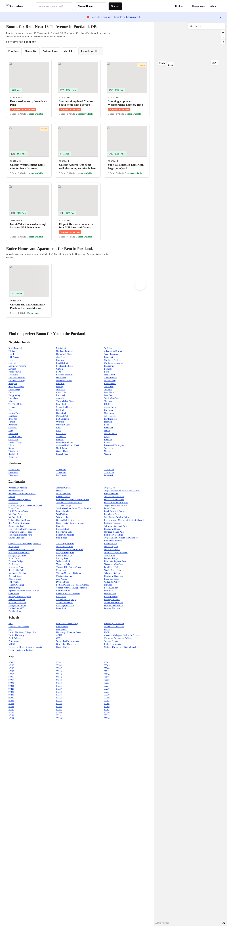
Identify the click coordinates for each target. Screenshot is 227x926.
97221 (11, 683)
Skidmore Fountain (64, 602)
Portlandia (108, 591)
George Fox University (66, 644)
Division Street (62, 582)
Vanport (107, 454)
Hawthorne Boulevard (113, 576)
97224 (11, 686)
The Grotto (13, 502)
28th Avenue (13, 357)
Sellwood (108, 585)
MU (10, 629)
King (10, 430)
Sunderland (61, 436)
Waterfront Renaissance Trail (21, 549)
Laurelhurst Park (111, 514)
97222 (59, 683)
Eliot (58, 428)
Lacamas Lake (110, 544)
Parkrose (108, 439)
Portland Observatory (113, 605)
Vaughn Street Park (112, 570)
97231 (11, 692)
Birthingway (13, 641)
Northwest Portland (112, 360)
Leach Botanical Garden (114, 511)
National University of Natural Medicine (121, 647)
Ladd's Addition (111, 588)
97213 (59, 674)
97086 (11, 662)
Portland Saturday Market (19, 499)
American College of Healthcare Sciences (122, 635)
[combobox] (54, 6)
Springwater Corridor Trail (20, 532)
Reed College (62, 626)
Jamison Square (111, 546)
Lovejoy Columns (112, 599)
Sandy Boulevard (111, 354)
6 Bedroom (109, 472)
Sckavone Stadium (112, 573)
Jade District (109, 375)
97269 (106, 706)
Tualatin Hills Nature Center (68, 567)
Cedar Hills (61, 392)
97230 (106, 689)
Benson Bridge (14, 588)
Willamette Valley (112, 582)
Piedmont (108, 422)
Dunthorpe (13, 457)
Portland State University (67, 623)
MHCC (11, 644)
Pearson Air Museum (65, 535)
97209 (11, 671)
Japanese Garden (63, 488)
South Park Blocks (112, 549)
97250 (106, 698)
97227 (106, 686)
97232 (59, 692)
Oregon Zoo (109, 488)
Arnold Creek (110, 407)
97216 (59, 677)
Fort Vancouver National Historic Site (72, 499)
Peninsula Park (62, 529)
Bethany (59, 386)
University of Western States (68, 632)
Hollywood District (64, 354)
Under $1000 (14, 469)
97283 (11, 712)
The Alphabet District (65, 401)
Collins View (14, 413)
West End (108, 395)
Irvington (12, 383)
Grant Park (61, 433)
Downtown (61, 378)
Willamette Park (63, 561)
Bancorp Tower (111, 596)
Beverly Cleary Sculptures (19, 596)
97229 (59, 689)
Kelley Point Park (16, 526)
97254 (11, 703)
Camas (11, 392)
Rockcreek (60, 395)
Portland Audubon (64, 511)
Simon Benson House (113, 602)
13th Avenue (13, 582)
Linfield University (112, 644)
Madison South (110, 433)
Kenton (11, 422)
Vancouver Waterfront (113, 564)
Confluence (13, 564)
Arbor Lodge (110, 416)
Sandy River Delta (64, 532)
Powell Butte (109, 508)
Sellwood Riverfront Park (115, 526)
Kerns (11, 448)
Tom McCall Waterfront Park (69, 502)
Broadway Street (111, 579)
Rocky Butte (13, 546)
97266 (106, 703)
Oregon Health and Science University (25, 647)
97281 (59, 709)
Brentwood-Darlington (114, 445)
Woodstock (13, 451)
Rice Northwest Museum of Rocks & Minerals (124, 520)
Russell (107, 442)
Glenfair (59, 439)
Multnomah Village (16, 380)
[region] (188, 71)
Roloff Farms (14, 558)
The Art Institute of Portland (21, 650)
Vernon (107, 430)
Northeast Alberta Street (18, 552)
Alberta (11, 401)
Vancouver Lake (63, 564)
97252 (59, 700)
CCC (58, 638)
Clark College (14, 638)
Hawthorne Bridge (112, 529)
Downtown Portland (17, 366)
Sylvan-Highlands (64, 407)
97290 (106, 712)
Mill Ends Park (15, 514)
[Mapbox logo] (162, 923)
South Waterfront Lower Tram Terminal (74, 508)
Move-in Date (31, 51)
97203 (11, 665)
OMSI (59, 491)
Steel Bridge (61, 538)
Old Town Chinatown (113, 363)
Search (115, 6)
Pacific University (16, 635)
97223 (106, 683)
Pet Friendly (61, 475)
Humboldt (108, 428)
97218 (11, 680)
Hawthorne (109, 366)
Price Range (14, 51)
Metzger (107, 451)
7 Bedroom (13, 475)
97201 (59, 662)
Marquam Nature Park (114, 532)
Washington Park (63, 493)
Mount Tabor (110, 380)
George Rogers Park (17, 555)
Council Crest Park (16, 538)
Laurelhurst (13, 398)
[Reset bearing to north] (223, 41)
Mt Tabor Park (14, 517)
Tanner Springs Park (65, 544)
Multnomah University (114, 626)
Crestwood (108, 410)
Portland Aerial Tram (17, 608)
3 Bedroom (109, 469)
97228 (11, 689)
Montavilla (13, 375)
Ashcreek (12, 410)
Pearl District (62, 363)
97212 (11, 674)
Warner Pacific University (67, 641)
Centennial (13, 439)
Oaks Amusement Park (114, 496)
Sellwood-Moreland (65, 375)
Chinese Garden (63, 496)
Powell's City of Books (114, 499)
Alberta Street (14, 579)
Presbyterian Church (17, 605)
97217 (106, 677)
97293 (106, 715)
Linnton (11, 407)
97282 (106, 709)
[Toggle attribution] (223, 923)
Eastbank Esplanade (112, 523)
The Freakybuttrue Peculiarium (22, 529)
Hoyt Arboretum (111, 493)
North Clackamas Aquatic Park (69, 549)
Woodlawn (13, 433)
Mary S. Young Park (65, 552)
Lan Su (11, 496)
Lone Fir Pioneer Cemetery (68, 594)
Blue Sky (60, 526)
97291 (11, 715)
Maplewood (109, 413)
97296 (59, 718)
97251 (11, 700)
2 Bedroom (61, 469)
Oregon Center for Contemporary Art (24, 544)
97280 (11, 709)
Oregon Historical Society (115, 505)
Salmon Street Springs (66, 599)
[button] (221, 6)
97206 (11, 668)
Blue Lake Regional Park (115, 561)
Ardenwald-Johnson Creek (67, 445)
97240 (11, 698)
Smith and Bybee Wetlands (116, 552)
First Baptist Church (65, 605)
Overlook (60, 422)
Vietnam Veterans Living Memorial (71, 588)
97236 (11, 695)
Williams (12, 351)
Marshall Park (62, 416)
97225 (59, 686)
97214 (106, 674)
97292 (59, 715)
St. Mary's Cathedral (17, 602)
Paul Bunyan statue (16, 599)
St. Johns (108, 348)
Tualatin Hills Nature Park (20, 535)
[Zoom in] (223, 32)
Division (12, 369)
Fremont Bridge (111, 558)
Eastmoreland (110, 383)
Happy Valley (14, 395)
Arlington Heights (16, 386)
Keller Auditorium (64, 555)
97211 (106, 671)
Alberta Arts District (113, 351)
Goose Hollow (110, 378)
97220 (106, 680)
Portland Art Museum (17, 488)
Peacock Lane (62, 454)
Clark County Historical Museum (70, 523)
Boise (106, 425)
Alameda (60, 398)
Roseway (60, 360)
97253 (106, 700)
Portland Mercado (112, 608)
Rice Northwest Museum (19, 523)
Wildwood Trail (63, 517)
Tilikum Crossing (16, 585)
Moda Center (61, 570)
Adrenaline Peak (15, 567)
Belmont (107, 369)
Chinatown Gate (63, 591)
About (213, 6)
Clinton (59, 369)
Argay (106, 436)
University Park (63, 425)
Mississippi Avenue (64, 576)
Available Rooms (50, 51)
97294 (11, 718)
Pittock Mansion (15, 491)
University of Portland (114, 623)
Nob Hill (12, 363)
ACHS (59, 635)
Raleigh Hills (14, 454)
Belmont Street (15, 576)
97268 (59, 706)
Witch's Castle (62, 514)
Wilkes (11, 445)
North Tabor (61, 448)
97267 (11, 706)
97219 (59, 680)
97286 (59, 712)
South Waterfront (111, 398)
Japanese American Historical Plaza (23, 591)
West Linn (60, 389)
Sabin (58, 430)
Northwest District (64, 380)
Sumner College (111, 641)
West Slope (109, 392)
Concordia (12, 428)
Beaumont (108, 357)
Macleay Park (62, 558)
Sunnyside (108, 448)
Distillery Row (14, 611)
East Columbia (62, 419)
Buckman (60, 383)
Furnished (108, 475)
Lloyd (11, 354)
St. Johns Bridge (63, 505)
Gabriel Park (109, 555)
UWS (106, 632)
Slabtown (108, 401)
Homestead (61, 413)
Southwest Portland (16, 378)
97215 (11, 677)
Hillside (107, 404)
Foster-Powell (14, 372)
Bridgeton (12, 419)
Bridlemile (60, 410)
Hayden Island (110, 419)
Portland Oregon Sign (113, 535)
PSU (10, 623)
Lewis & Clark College (18, 626)
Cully (10, 360)
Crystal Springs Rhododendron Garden (25, 505)
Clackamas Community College (118, 638)
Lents (106, 372)
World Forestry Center (18, 511)
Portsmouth (13, 425)
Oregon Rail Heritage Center (68, 520)
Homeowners (198, 6)
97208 (106, 668)
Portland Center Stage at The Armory (72, 585)
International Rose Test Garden (22, 493)
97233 (106, 692)
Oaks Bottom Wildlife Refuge (117, 517)
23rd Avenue (61, 579)
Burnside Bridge (15, 561)
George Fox (61, 629)
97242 (59, 698)
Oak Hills (108, 389)
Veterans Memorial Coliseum (68, 573)
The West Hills (14, 404)
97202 (106, 662)
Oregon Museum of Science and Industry (122, 491)
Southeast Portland (64, 366)
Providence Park (111, 567)
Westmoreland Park (64, 546)
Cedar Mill (109, 386)
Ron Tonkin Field (16, 570)
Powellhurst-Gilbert (65, 442)
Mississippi (61, 348)
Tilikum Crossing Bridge (19, 520)
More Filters (69, 51)
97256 (59, 703)
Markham (12, 416)
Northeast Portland (64, 351)
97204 (59, 665)
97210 (59, 671)
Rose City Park (15, 436)
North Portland (15, 348)
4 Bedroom (13, 472)
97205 (106, 665)
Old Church (13, 594)
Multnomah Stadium (17, 573)
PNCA (107, 629)
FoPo (58, 372)
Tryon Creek (14, 508)
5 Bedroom (61, 472)
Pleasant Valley (15, 442)
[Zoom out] (223, 37)
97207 (59, 668)
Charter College (63, 647)
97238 (59, 695)
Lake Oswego (14, 389)
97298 (106, 718)
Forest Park (61, 404)
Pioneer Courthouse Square (116, 502)
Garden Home (62, 451)
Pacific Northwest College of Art (22, 632)
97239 (106, 695)
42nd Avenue (61, 357)
